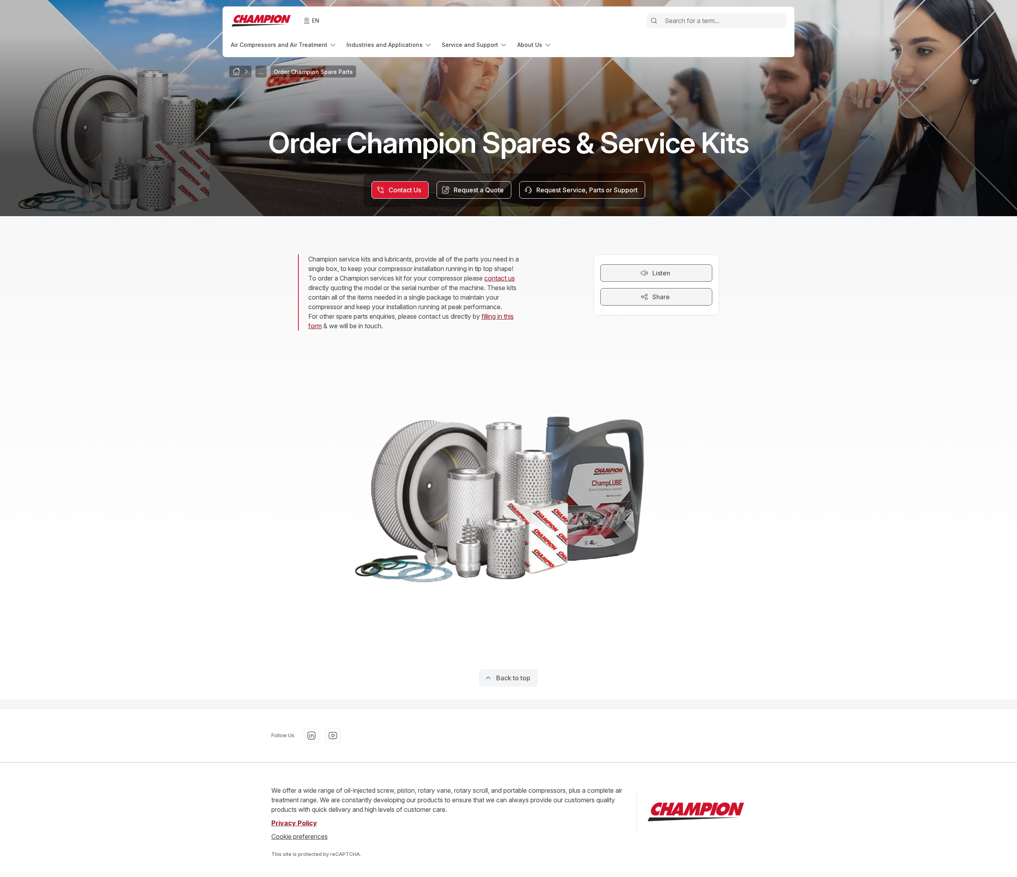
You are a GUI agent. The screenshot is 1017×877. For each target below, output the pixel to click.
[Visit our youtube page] (332, 735)
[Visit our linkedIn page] (311, 735)
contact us (499, 278)
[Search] (654, 21)
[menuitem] (284, 45)
